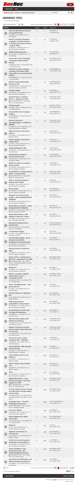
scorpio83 (14, 297)
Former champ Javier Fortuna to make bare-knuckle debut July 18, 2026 (20, 391)
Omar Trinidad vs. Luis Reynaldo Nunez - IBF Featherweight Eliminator (19, 451)
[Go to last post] (57, 31)
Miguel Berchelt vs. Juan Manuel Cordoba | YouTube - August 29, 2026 (20, 381)
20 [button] (70, 24)
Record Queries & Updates (17, 49)
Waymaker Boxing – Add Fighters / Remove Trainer (19, 215)
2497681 (13, 167)
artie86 (13, 218)
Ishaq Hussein (14, 105)
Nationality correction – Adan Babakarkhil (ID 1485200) (20, 207)
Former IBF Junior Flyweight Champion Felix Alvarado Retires (19, 60)
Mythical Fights (13, 137)
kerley (12, 184)
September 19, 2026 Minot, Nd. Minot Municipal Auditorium (20, 460)
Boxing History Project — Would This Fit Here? (18, 156)
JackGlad (14, 54)
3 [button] (62, 24)
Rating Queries (19, 407)
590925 (13, 35)
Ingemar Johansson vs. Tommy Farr (18, 433)
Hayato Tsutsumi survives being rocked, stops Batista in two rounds (20, 329)
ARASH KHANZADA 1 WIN (17, 148)
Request (12, 425)
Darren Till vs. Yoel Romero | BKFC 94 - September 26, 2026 (20, 258)
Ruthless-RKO (15, 65)
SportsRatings (15, 421)
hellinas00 (14, 159)
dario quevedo (15, 227)
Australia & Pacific (14, 235)
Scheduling (12, 36)
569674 (13, 201)
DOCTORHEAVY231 (16, 406)
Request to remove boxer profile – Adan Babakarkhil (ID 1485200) (20, 197)
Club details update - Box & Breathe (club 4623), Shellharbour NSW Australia (19, 240)
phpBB (53, 479)
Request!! (13, 267)
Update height (14, 90)
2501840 (13, 244)
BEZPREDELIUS (15, 77)
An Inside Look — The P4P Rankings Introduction (18, 403)
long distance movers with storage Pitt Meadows (19, 311)
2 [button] (60, 24)
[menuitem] (15, 9)
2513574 (13, 47)
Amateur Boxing (14, 344)
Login (70, 5)
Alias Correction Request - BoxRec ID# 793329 (19, 181)
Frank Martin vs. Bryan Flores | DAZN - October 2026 (20, 173)
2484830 (13, 314)
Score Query (13, 189)
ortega (13, 269)
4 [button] (64, 24)
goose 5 (13, 135)
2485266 (13, 306)
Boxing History (15, 109)
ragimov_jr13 (15, 126)
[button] (55, 24)
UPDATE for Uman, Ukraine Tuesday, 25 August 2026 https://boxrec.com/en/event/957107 (20, 72)
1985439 (13, 342)
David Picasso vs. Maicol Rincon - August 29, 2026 (18, 98)
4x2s (10, 372)
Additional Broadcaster (18, 52)
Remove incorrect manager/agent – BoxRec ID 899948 (20, 122)
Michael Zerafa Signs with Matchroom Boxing (19, 320)
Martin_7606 (15, 107)
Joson (12, 288)
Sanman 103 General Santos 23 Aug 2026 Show (20, 32)
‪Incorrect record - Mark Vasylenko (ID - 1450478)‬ (18, 339)
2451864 (13, 463)
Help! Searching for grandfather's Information (19, 303)
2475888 (13, 444)
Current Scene (15, 66)
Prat (12, 427)
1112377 (13, 144)
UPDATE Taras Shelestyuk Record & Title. (19, 83)
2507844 (13, 150)
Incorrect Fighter (15, 410)
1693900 (13, 412)
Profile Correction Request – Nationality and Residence (20, 441)
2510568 (13, 92)
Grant (12, 233)
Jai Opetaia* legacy (16, 231)
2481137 (13, 350)
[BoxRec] (18, 4)
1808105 (13, 252)
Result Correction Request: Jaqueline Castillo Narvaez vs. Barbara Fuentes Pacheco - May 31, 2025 (20, 42)
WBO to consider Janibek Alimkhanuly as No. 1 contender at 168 (18, 276)
